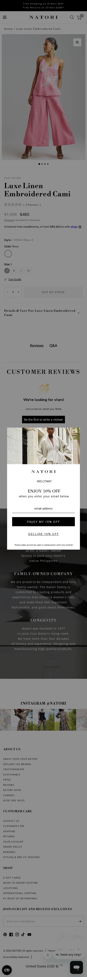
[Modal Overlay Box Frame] (43, 489)
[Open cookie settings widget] (7, 970)
